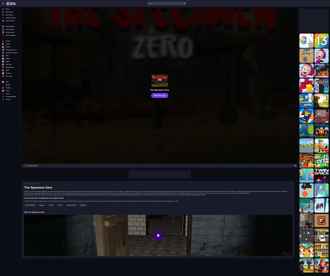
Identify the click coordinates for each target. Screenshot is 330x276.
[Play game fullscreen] (295, 165)
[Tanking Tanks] (306, 235)
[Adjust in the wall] (306, 86)
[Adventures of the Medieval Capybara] (321, 100)
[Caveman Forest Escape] (321, 130)
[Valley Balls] (306, 205)
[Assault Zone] (306, 220)
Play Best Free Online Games (11, 3)
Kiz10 (60, 205)
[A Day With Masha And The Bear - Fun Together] (306, 71)
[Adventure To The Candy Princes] (321, 86)
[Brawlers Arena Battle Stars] (321, 265)
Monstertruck (71, 205)
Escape (38, 183)
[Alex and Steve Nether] (321, 115)
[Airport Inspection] (306, 115)
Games (26, 183)
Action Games (32, 183)
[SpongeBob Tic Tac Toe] (306, 175)
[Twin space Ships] (321, 175)
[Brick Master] (321, 190)
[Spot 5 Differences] (306, 250)
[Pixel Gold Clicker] (321, 220)
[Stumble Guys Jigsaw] (321, 145)
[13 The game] (321, 41)
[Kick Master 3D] (321, 205)
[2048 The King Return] (306, 56)
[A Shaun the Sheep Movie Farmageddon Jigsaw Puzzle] (321, 71)
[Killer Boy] (306, 130)
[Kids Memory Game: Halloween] (321, 250)
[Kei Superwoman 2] (306, 145)
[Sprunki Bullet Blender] (306, 265)
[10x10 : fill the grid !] (306, 41)
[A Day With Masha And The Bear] (321, 56)
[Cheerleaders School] (306, 160)
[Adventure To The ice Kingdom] (306, 100)
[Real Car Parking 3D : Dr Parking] (321, 235)
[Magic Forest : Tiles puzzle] (321, 160)
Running (83, 205)
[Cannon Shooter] (306, 190)
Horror (51, 205)
